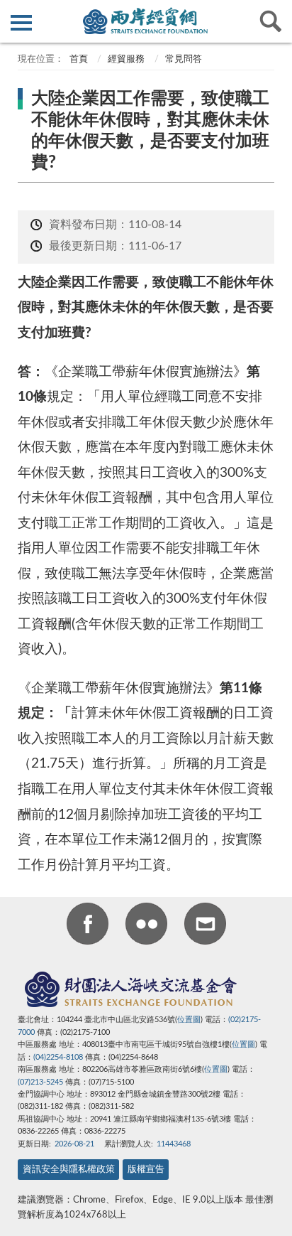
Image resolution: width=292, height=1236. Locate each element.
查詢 (270, 21)
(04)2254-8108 (58, 1057)
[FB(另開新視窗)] (87, 926)
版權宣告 (146, 1169)
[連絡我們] (205, 926)
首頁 (77, 59)
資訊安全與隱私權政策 (69, 1169)
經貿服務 (126, 59)
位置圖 (189, 1019)
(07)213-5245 (40, 1082)
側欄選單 (21, 21)
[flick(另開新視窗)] (146, 926)
